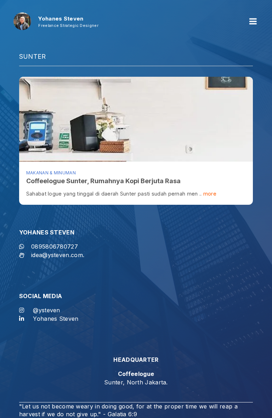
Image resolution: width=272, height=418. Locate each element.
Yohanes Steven (55, 318)
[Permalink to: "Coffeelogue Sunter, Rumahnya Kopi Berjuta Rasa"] (136, 119)
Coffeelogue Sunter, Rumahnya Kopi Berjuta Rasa (103, 181)
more (209, 194)
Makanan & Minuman (51, 172)
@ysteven (46, 310)
